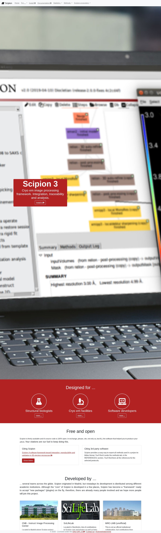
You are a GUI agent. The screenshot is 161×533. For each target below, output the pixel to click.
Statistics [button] (57, 3)
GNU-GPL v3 (78, 532)
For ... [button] (23, 3)
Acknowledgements (103, 532)
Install (31, 3)
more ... (39, 415)
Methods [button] (67, 3)
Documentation (43, 3)
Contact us (90, 532)
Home (17, 3)
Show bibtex (28, 460)
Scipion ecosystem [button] (81, 3)
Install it (39, 203)
